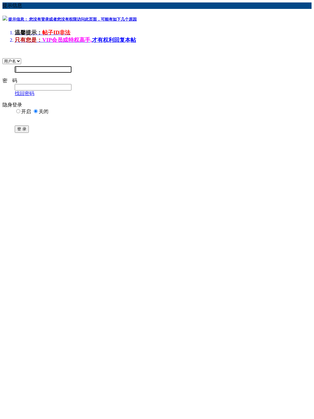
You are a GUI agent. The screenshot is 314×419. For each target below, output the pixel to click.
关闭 (43, 111)
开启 (26, 111)
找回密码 (24, 93)
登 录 (21, 129)
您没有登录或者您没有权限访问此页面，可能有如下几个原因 (72, 19)
